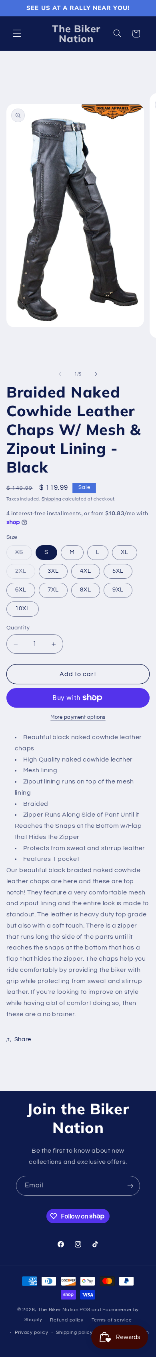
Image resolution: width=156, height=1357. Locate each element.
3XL (53, 571)
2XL (25, 573)
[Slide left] (60, 374)
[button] (17, 33)
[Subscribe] (130, 1185)
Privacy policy (31, 1332)
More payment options (78, 717)
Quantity (18, 628)
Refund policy (67, 1320)
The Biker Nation (58, 1310)
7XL (53, 590)
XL (124, 552)
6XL (20, 590)
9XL (118, 590)
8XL (85, 590)
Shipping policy (74, 1332)
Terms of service (112, 1320)
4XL (85, 571)
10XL (22, 608)
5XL (118, 571)
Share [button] (22, 1039)
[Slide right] (96, 374)
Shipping (52, 499)
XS (23, 554)
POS (85, 1310)
